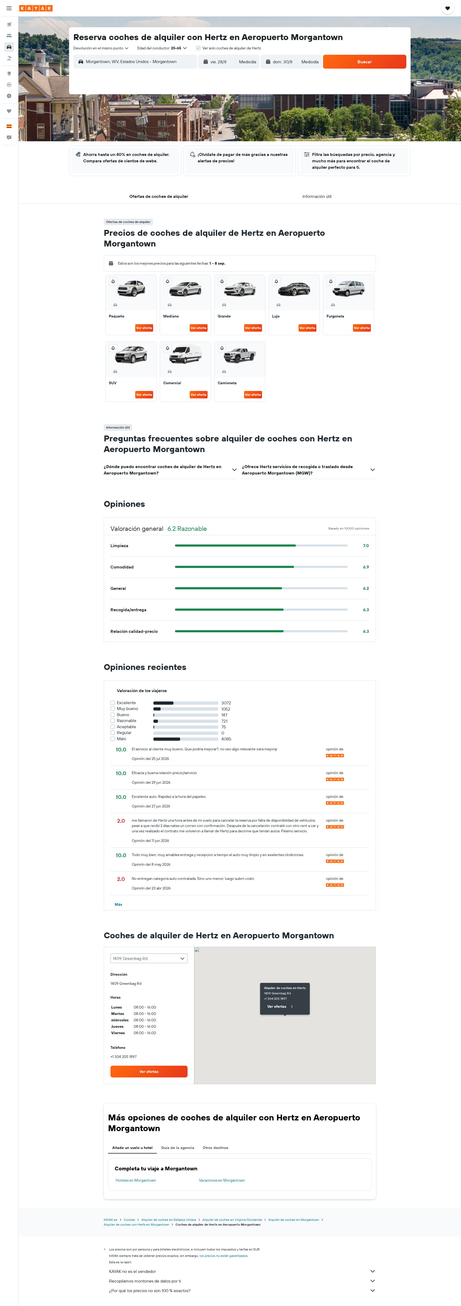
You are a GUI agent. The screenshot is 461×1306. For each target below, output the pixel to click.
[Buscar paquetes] (9, 58)
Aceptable (126, 726)
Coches (129, 1220)
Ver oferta (144, 328)
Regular (124, 732)
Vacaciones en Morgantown (222, 1180)
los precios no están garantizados (224, 1256)
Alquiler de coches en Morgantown (293, 1220)
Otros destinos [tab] (215, 1147)
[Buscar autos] (9, 47)
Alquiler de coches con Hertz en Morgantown (136, 1224)
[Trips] (9, 111)
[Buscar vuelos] (9, 24)
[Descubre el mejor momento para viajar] (9, 96)
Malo (121, 738)
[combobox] (101, 48)
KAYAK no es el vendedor (132, 1271)
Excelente (126, 702)
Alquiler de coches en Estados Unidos (168, 1220)
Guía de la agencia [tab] (177, 1147)
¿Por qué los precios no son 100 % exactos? (149, 1290)
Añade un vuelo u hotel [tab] (132, 1147)
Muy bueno (127, 708)
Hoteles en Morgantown (136, 1180)
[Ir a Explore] (9, 73)
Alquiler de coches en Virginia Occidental (232, 1220)
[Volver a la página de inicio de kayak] (36, 8)
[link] (149, 1071)
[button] (9, 8)
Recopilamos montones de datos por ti (145, 1281)
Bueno (123, 714)
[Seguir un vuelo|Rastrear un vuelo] (9, 84)
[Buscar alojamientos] (9, 35)
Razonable (126, 720)
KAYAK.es (110, 1220)
